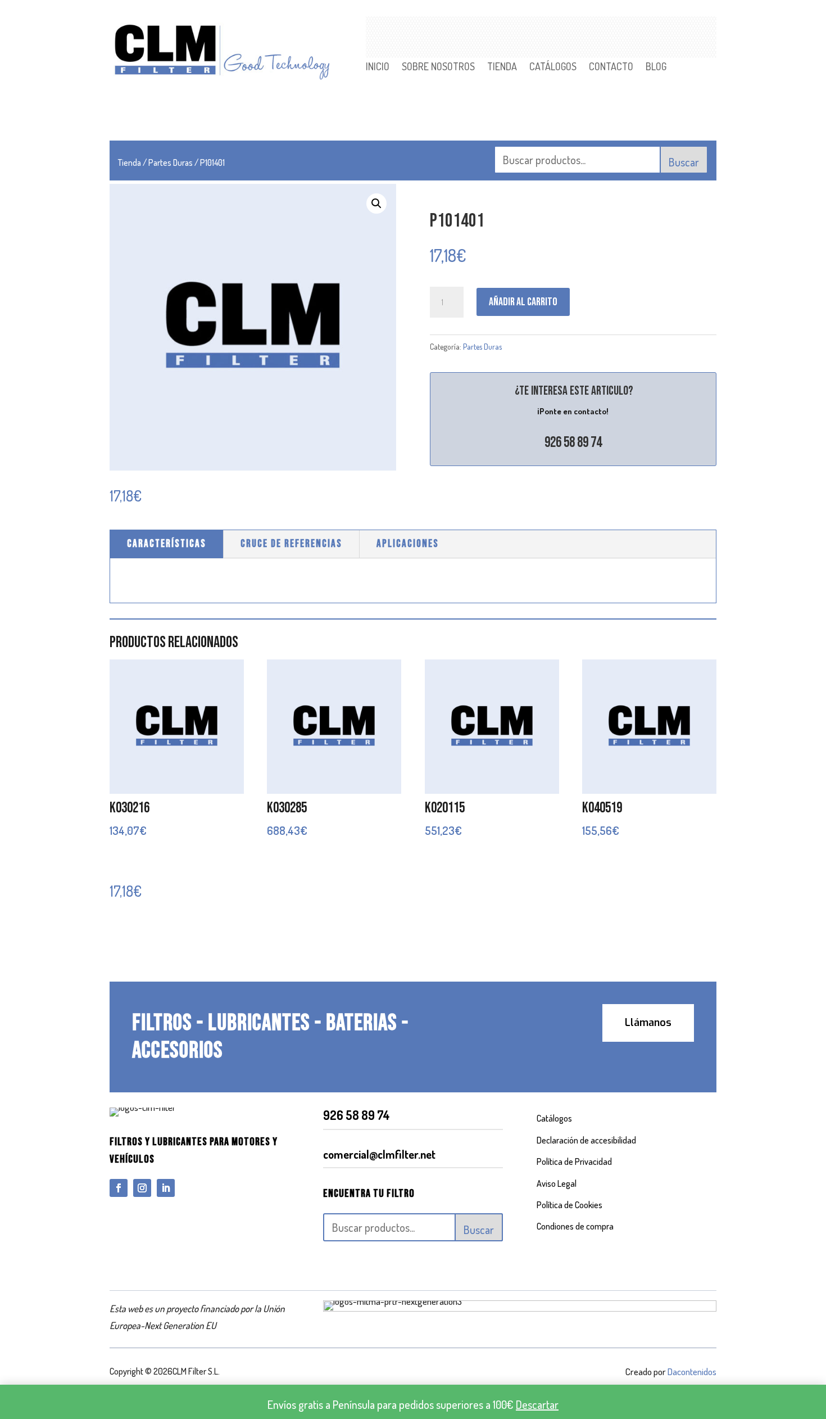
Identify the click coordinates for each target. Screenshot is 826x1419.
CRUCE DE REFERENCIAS (291, 543)
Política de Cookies (569, 1204)
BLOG (656, 67)
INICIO (377, 67)
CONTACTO (611, 67)
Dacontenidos (692, 1371)
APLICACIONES (407, 543)
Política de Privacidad (574, 1161)
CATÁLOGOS (553, 67)
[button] (376, 203)
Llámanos (648, 1022)
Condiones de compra (575, 1226)
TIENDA (502, 67)
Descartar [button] (537, 1404)
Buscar (684, 162)
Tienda (129, 162)
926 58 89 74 (573, 442)
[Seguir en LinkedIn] (166, 1188)
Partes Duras (170, 162)
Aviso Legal (557, 1183)
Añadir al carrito (523, 302)
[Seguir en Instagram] (142, 1188)
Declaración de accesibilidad (586, 1140)
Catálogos (554, 1118)
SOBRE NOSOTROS (438, 67)
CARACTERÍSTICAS (166, 543)
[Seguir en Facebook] (119, 1188)
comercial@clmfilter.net (379, 1154)
